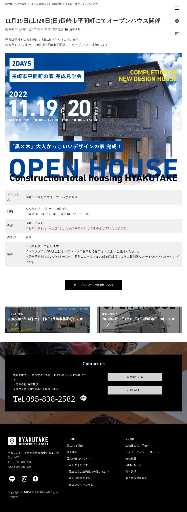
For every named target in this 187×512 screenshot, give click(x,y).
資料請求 (130, 471)
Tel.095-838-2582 (44, 398)
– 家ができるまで (77, 465)
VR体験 (130, 439)
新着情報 (74, 29)
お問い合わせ (133, 465)
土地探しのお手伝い (137, 445)
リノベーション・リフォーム (143, 452)
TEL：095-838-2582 (20, 462)
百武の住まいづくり (79, 458)
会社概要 (130, 458)
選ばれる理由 (75, 445)
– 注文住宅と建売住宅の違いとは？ (88, 471)
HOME (71, 439)
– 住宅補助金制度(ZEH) (81, 478)
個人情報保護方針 (136, 478)
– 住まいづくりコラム (80, 484)
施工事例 (72, 452)
